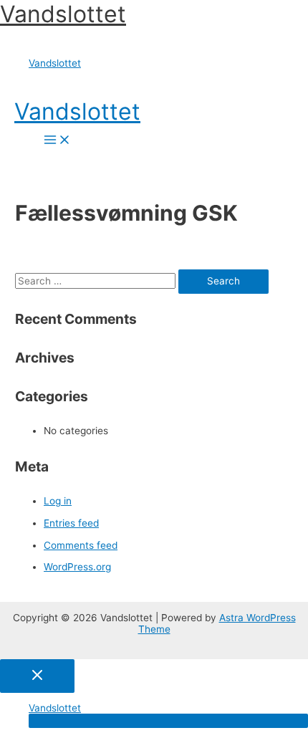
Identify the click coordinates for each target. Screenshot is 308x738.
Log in (58, 501)
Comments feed (80, 545)
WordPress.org (77, 566)
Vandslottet (63, 14)
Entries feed (71, 523)
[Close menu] (37, 676)
